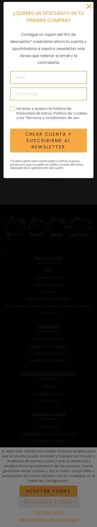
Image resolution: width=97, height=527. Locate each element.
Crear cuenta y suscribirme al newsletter (48, 140)
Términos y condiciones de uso (52, 117)
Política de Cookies (70, 113)
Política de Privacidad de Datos (43, 111)
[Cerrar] (89, 6)
